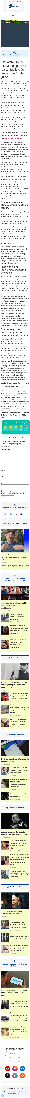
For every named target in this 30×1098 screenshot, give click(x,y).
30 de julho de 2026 (14, 650)
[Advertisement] (15, 35)
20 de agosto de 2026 (15, 726)
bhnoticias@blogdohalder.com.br (18, 1091)
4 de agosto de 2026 (5, 610)
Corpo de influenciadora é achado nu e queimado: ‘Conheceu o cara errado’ (18, 721)
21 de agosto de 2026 (9, 560)
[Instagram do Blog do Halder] (15, 1068)
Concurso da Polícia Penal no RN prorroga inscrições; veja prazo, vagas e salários (19, 1004)
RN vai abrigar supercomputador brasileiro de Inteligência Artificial (19, 936)
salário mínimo (16, 399)
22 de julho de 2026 (14, 1023)
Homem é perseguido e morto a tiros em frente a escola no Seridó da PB (18, 616)
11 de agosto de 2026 (5, 998)
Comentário (5, 449)
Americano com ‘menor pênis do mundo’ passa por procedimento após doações (14, 684)
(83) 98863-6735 (19, 1088)
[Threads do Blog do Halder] (7, 1075)
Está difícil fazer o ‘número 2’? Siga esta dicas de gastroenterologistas (19, 948)
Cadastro (6, 83)
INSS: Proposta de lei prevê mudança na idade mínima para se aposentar (19, 770)
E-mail (3, 477)
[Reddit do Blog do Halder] (22, 1075)
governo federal (14, 138)
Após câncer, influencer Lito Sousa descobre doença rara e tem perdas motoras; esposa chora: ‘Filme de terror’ (19, 859)
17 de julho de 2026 (14, 1037)
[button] (13, 15)
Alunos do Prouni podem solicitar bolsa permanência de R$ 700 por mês (14, 992)
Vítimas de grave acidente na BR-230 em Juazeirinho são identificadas (14, 605)
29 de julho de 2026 (14, 1009)
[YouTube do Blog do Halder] (7, 1068)
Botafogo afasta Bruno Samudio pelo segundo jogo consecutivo (19, 874)
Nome (3, 470)
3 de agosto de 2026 (14, 636)
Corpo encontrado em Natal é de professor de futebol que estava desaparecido (19, 696)
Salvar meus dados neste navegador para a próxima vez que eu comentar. (13, 492)
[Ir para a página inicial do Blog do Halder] (14, 6)
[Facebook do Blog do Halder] (22, 1068)
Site (2, 483)
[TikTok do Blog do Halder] (15, 1075)
